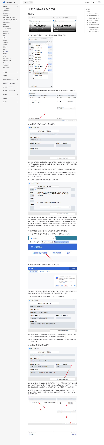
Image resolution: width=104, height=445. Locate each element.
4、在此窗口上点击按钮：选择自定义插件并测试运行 (93, 20)
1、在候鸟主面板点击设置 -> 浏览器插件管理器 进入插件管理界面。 (93, 13)
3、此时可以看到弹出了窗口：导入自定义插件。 (93, 18)
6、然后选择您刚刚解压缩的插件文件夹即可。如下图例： (93, 24)
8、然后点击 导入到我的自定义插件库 (93, 29)
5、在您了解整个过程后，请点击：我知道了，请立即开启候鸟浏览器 (93, 22)
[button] (10, 6)
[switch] (99, 2)
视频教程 (88, 11)
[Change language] (94, 2)
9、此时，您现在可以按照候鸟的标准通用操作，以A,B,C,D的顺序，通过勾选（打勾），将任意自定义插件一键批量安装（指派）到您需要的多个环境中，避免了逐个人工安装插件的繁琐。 (93, 31)
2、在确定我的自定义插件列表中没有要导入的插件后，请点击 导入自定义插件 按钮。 (93, 15)
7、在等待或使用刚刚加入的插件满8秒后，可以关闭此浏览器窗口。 (93, 27)
